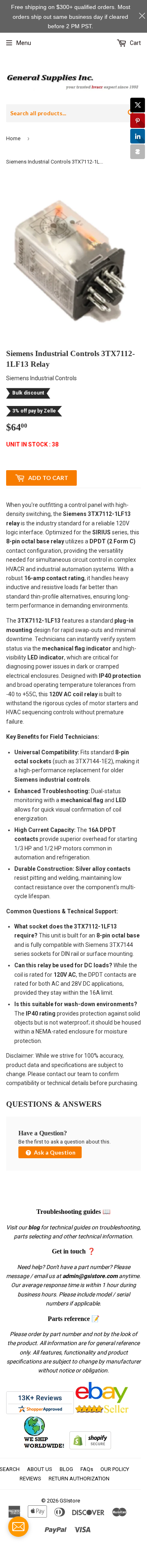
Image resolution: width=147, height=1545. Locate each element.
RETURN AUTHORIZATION (79, 1478)
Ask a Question (54, 1152)
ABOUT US (39, 1469)
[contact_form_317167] (18, 1526)
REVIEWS (30, 1478)
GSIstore (70, 1501)
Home (13, 138)
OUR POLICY (114, 1469)
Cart (135, 43)
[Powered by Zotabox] (137, 151)
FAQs (86, 1469)
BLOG (66, 1469)
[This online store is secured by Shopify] (90, 1447)
